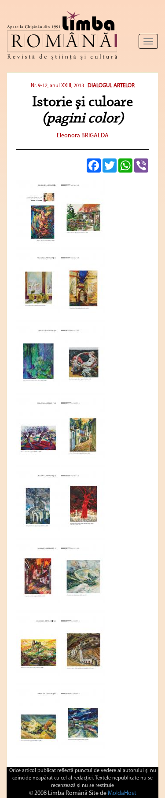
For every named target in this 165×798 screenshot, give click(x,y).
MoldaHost (122, 793)
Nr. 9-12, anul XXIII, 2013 (57, 85)
